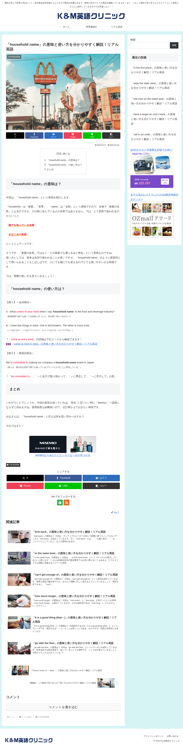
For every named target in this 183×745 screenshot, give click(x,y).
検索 (133, 39)
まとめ (50, 169)
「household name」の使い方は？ (64, 164)
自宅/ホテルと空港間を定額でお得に (151, 149)
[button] (111, 135)
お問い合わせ (173, 736)
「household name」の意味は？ (63, 160)
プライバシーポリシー (154, 736)
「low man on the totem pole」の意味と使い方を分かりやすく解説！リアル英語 (154, 101)
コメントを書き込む (63, 707)
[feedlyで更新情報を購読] (60, 502)
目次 (59, 153)
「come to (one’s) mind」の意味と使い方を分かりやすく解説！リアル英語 (54, 343)
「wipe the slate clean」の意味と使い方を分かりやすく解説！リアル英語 (154, 85)
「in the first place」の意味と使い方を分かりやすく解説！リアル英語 (154, 70)
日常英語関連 (14, 465)
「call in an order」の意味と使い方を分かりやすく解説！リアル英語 (153, 136)
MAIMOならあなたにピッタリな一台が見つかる (62, 455)
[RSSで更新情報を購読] (66, 502)
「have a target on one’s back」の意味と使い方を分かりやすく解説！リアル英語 (154, 119)
